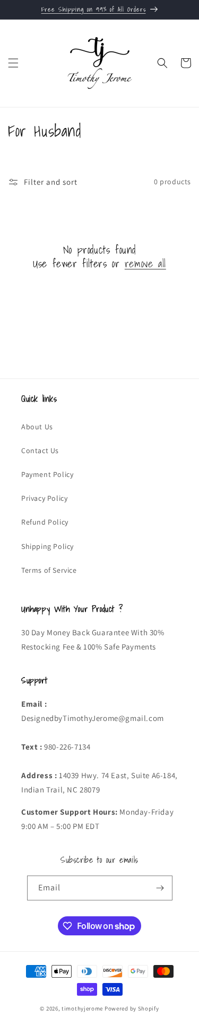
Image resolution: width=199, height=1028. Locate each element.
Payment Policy (47, 474)
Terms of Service (49, 570)
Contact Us (40, 450)
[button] (13, 63)
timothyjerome (82, 1008)
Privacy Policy (44, 498)
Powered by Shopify (132, 1008)
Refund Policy (44, 522)
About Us (37, 426)
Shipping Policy (47, 546)
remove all (145, 263)
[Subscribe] (160, 888)
